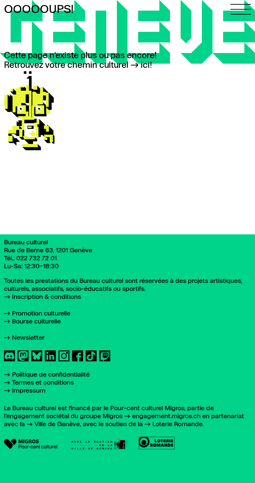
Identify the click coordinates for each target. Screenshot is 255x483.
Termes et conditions (43, 383)
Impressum (28, 391)
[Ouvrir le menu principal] (240, 7)
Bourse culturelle (36, 321)
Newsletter (28, 338)
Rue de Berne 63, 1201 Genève (48, 250)
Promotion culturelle (41, 313)
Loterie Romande (177, 424)
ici (145, 65)
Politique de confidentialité (51, 375)
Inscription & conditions (46, 297)
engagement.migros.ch (166, 416)
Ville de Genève (57, 424)
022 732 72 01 (36, 258)
